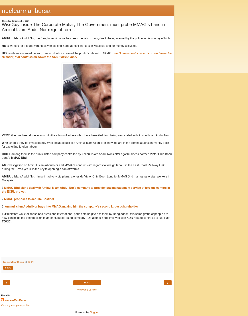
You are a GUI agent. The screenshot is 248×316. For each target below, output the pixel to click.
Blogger (94, 312)
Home (87, 282)
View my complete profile (15, 305)
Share (8, 267)
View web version (87, 289)
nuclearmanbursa (26, 10)
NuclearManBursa (16, 300)
